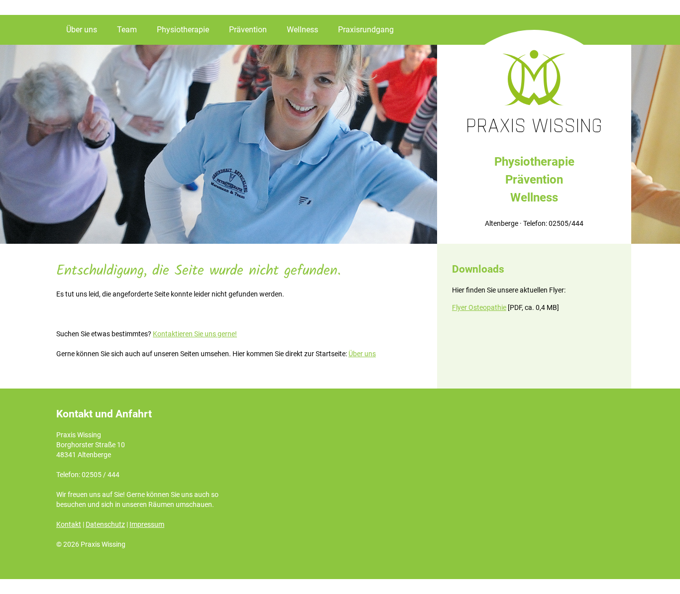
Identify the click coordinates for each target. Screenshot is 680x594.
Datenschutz (105, 524)
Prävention (248, 29)
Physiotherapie (183, 29)
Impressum (146, 524)
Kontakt (68, 524)
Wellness (302, 29)
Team (127, 29)
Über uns (81, 29)
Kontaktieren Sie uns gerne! (195, 334)
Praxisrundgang (366, 29)
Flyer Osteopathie (479, 307)
